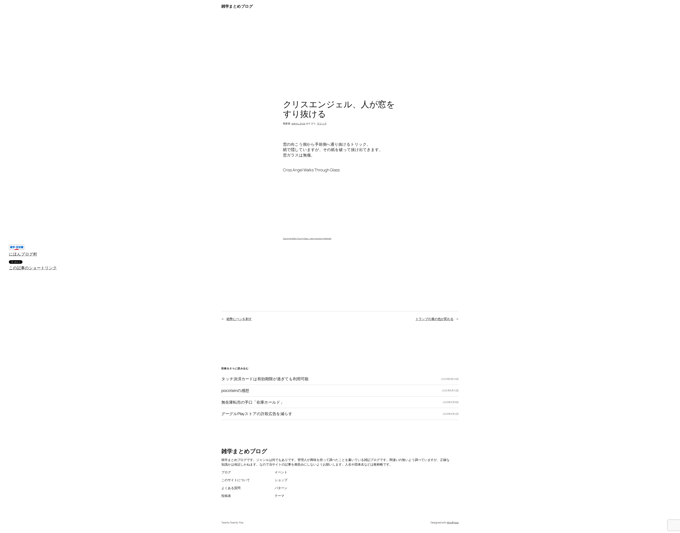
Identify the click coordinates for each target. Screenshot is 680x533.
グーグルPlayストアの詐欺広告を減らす (256, 414)
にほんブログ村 (23, 254)
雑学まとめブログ (237, 6)
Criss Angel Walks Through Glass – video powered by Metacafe (307, 238)
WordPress (453, 522)
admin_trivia (298, 123)
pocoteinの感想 (235, 390)
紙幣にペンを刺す (239, 319)
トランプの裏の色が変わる (434, 319)
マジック (322, 123)
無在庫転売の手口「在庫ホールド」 (252, 402)
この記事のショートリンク (33, 267)
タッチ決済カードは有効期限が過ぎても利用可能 (264, 379)
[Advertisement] (340, 50)
